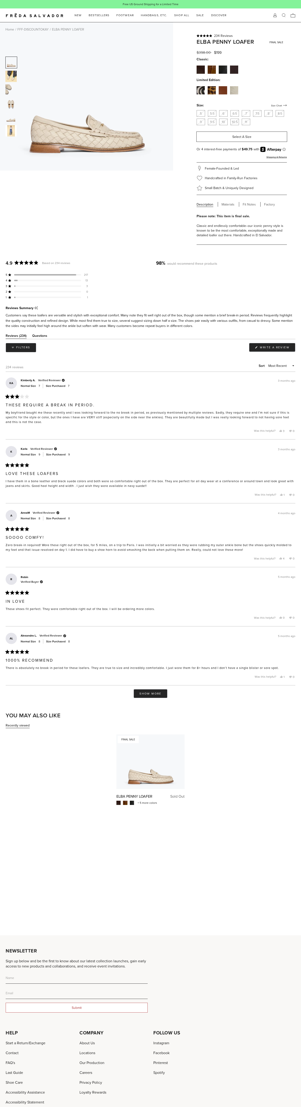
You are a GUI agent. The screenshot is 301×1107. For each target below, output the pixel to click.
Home (9, 29)
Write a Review (277, 348)
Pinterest (160, 1062)
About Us (87, 1042)
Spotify (159, 1072)
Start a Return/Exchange (25, 1042)
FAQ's (10, 1062)
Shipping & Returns (276, 157)
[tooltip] (36, 308)
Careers (85, 1072)
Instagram (161, 1042)
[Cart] (293, 15)
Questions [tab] (39, 336)
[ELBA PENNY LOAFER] (150, 761)
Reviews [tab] (16, 336)
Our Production (91, 1062)
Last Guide (14, 1072)
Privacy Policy (90, 1082)
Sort (262, 365)
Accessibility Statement (25, 1102)
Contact (12, 1052)
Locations (87, 1052)
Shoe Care (14, 1082)
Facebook (161, 1052)
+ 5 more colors (147, 803)
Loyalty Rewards (92, 1092)
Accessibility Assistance (25, 1092)
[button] (242, 36)
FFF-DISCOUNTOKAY (33, 29)
